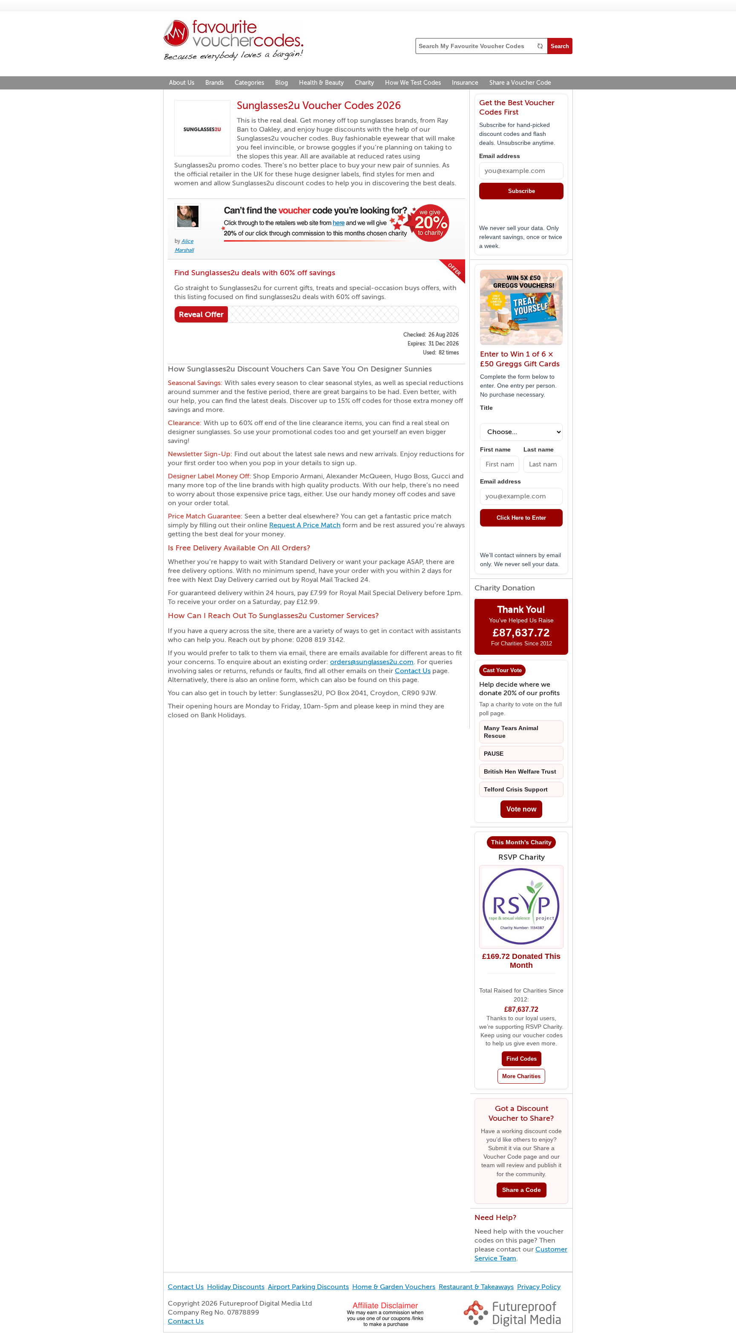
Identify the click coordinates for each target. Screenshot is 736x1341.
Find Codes (521, 1059)
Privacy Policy (539, 1287)
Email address (499, 156)
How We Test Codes (413, 83)
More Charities (521, 1076)
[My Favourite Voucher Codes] (233, 41)
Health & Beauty (321, 83)
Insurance (465, 83)
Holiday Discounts (235, 1287)
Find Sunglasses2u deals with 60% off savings (254, 272)
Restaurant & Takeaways (476, 1287)
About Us (181, 83)
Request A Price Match (305, 525)
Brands (214, 83)
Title (486, 408)
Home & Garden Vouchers (393, 1287)
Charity (364, 83)
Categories (249, 83)
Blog (281, 83)
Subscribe (521, 191)
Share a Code (521, 1190)
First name (495, 449)
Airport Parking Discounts (308, 1287)
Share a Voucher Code (520, 83)
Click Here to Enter (521, 518)
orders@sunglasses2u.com (372, 662)
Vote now (521, 809)
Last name (538, 449)
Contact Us (413, 671)
